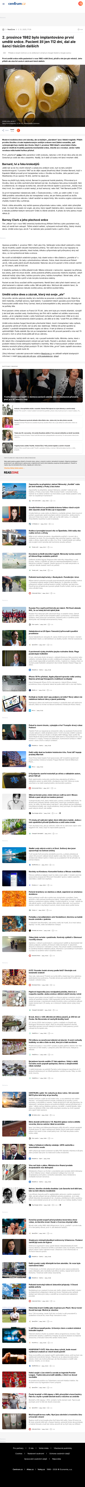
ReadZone (11, 29)
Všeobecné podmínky (63, 1448)
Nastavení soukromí (36, 1453)
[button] (15, 130)
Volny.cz (41, 1469)
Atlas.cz (30, 1469)
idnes (56, 356)
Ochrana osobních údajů (59, 1453)
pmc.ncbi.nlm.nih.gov (27, 356)
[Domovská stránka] (3, 29)
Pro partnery (18, 1448)
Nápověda (56, 1459)
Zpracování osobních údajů (35, 1459)
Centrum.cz (18, 1469)
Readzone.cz (46, 353)
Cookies (18, 1453)
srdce (19, 155)
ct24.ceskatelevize (44, 356)
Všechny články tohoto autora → (14, 468)
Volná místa (43, 1448)
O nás (31, 1448)
